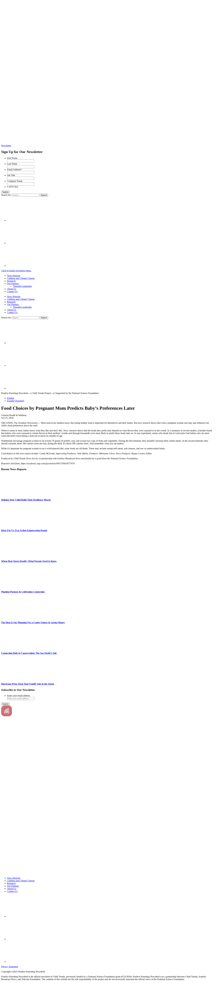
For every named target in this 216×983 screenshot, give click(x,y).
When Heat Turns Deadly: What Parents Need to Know (29, 561)
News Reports (13, 275)
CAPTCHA (12, 187)
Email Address (14, 169)
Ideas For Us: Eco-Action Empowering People (24, 530)
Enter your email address (18, 695)
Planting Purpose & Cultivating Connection (23, 592)
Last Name (12, 164)
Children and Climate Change (21, 278)
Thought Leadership (22, 286)
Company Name (14, 181)
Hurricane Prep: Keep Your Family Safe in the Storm (27, 684)
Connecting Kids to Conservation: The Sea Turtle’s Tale (29, 653)
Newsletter (6, 145)
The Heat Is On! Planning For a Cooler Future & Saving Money (33, 622)
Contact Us (12, 291)
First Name (12, 158)
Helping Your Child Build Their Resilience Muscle (26, 500)
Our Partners (13, 283)
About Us (11, 289)
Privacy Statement (9, 966)
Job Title (11, 175)
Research (11, 281)
